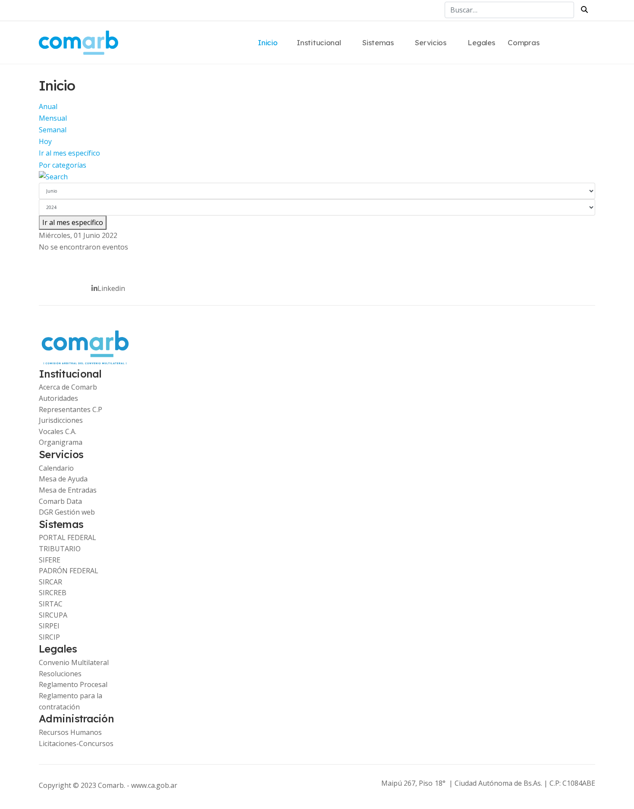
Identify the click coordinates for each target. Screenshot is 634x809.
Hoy (45, 141)
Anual (48, 106)
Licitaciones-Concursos (76, 743)
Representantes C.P (70, 409)
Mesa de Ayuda (63, 479)
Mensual (53, 118)
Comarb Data (60, 501)
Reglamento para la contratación (70, 701)
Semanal (52, 129)
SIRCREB (52, 592)
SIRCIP (49, 637)
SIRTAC (51, 604)
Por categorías (62, 165)
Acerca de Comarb (68, 387)
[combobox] (509, 10)
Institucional (319, 42)
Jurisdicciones (61, 420)
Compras (523, 42)
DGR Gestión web (67, 512)
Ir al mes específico (69, 153)
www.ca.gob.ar (154, 785)
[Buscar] (317, 177)
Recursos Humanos (70, 732)
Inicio (267, 42)
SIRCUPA (53, 615)
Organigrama (60, 442)
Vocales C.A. (57, 431)
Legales (481, 42)
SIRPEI (49, 626)
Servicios (430, 42)
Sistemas (378, 42)
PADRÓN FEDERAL (68, 570)
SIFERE (49, 560)
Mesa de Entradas (68, 490)
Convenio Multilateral (74, 662)
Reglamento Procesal (73, 684)
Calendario (56, 468)
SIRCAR (50, 582)
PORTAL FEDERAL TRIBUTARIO (67, 543)
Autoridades (58, 398)
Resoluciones (60, 673)
